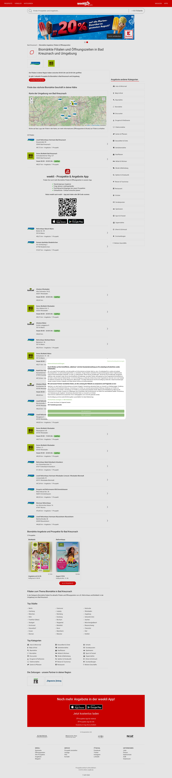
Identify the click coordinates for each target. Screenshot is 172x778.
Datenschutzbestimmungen (115, 361)
